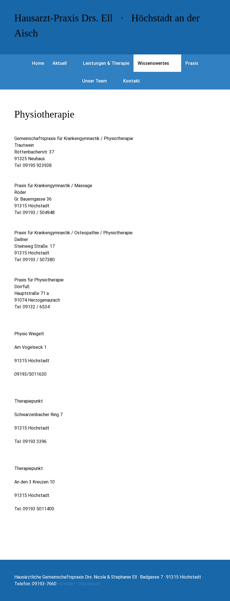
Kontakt (67, 583)
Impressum (89, 583)
